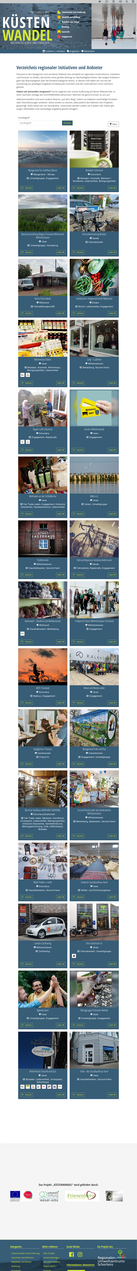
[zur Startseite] (99, 1)
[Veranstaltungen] (114, 1)
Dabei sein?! (49, 1266)
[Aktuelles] (120, 1)
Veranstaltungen (51, 1257)
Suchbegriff (23, 117)
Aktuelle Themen (51, 1261)
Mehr (59, 188)
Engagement (67, 36)
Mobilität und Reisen (70, 21)
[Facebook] (71, 1254)
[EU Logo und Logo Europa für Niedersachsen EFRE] (21, 1195)
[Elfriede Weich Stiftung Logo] (114, 1195)
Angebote (74, 51)
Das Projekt (49, 1253)
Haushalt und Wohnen (71, 17)
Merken (28, 188)
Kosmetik (65, 31)
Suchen (67, 122)
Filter (114, 124)
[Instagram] (80, 1254)
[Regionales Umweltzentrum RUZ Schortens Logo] (112, 1257)
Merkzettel (89, 51)
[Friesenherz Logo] (82, 1195)
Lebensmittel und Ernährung (73, 12)
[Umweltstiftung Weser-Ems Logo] (49, 1195)
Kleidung (65, 26)
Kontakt (95, 94)
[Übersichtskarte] (106, 1)
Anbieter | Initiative (55, 51)
